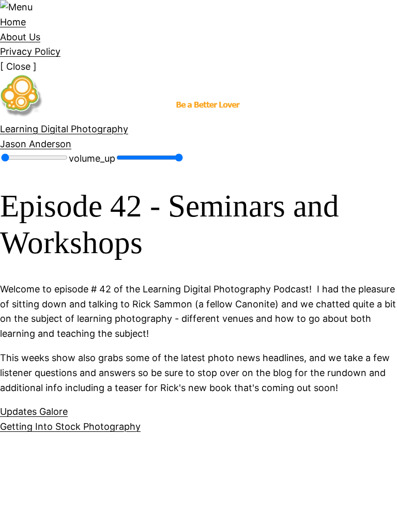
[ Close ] (18, 66)
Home (13, 22)
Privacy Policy (30, 51)
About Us (20, 37)
